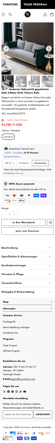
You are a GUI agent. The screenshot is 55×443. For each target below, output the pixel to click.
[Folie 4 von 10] (47, 81)
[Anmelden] (45, 14)
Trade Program (10, 345)
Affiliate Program (11, 351)
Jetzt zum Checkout (27, 231)
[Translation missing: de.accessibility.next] (49, 49)
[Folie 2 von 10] (21, 81)
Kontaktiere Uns (10, 332)
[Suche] (10, 14)
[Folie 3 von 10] (34, 81)
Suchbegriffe (9, 321)
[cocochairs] (27, 14)
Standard (8, 136)
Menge (5, 208)
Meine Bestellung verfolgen (16, 327)
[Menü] (3, 14)
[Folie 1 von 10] (7, 81)
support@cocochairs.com (22, 379)
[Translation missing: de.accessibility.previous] (6, 49)
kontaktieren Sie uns (13, 173)
